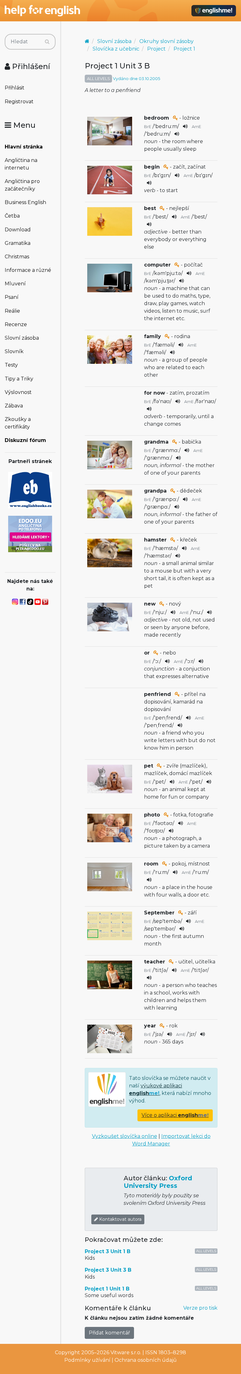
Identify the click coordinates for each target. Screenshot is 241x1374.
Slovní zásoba (22, 338)
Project (156, 49)
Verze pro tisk (200, 1308)
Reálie (12, 311)
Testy (11, 365)
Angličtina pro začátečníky (22, 185)
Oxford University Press (158, 1181)
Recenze (16, 324)
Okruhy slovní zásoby (166, 41)
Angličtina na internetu (21, 164)
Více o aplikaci (175, 1115)
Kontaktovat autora (120, 1219)
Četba (12, 216)
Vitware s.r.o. (125, 1352)
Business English (25, 202)
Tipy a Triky (19, 379)
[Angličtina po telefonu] (30, 533)
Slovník (14, 351)
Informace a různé (28, 270)
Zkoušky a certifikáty (18, 423)
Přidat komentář (109, 1333)
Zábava (14, 406)
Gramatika (17, 243)
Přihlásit (14, 88)
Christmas (17, 257)
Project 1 (184, 49)
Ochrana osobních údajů (146, 1360)
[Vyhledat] (47, 41)
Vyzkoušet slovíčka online (124, 1136)
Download (18, 230)
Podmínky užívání (87, 1360)
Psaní (12, 297)
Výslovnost (18, 392)
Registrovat (19, 102)
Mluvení (15, 284)
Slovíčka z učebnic (116, 49)
